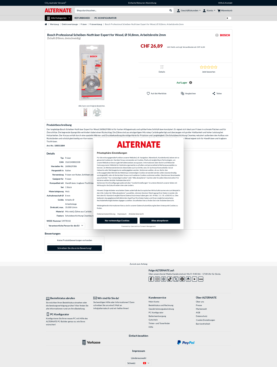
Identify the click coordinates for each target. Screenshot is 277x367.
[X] (175, 278)
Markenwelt (201, 309)
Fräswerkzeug (96, 24)
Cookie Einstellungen (205, 320)
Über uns (200, 301)
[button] (188, 93)
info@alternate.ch (101, 308)
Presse (199, 305)
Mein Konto (154, 301)
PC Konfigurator (156, 312)
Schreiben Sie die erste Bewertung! (74, 248)
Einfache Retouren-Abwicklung (142, 3)
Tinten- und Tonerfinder (159, 323)
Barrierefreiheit (203, 323)
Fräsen (84, 24)
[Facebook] (151, 278)
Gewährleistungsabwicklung (161, 309)
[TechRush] (188, 278)
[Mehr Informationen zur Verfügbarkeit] (190, 83)
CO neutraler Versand (55, 2)
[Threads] (163, 278)
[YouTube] (194, 278)
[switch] (228, 18)
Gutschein (153, 319)
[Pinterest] (182, 278)
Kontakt (228, 3)
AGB (198, 312)
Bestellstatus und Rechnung (161, 305)
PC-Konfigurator (105, 17)
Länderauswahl (138, 358)
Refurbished (82, 17)
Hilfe (220, 3)
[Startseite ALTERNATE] (58, 10)
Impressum (138, 350)
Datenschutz (201, 316)
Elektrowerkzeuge (70, 24)
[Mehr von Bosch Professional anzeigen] (222, 37)
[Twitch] (200, 278)
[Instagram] (157, 278)
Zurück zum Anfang (138, 264)
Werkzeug (54, 24)
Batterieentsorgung (157, 316)
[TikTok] (169, 278)
